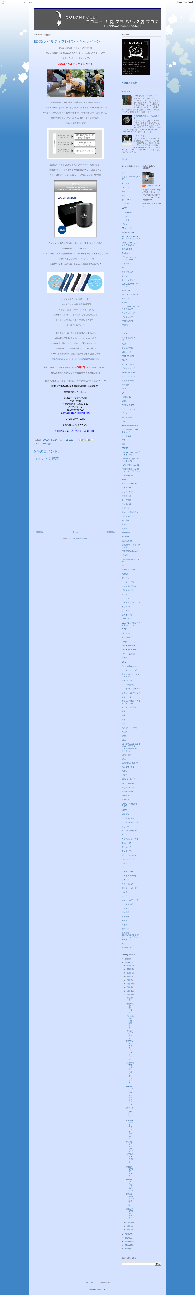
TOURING (126, 800)
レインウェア (127, 908)
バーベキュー (127, 871)
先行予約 (125, 520)
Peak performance (129, 666)
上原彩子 (125, 912)
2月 (128, 1226)
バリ (123, 867)
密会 (123, 440)
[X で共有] (86, 440)
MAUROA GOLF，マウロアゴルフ (130, 308)
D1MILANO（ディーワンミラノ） (130, 460)
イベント (125, 216)
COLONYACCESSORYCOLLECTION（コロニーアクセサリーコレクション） (131, 747)
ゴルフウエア (127, 317)
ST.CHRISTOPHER (130, 294)
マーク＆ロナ (127, 436)
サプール (125, 508)
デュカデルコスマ (129, 855)
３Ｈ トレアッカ (128, 280)
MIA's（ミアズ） (129, 654)
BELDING (126, 532)
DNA (124, 759)
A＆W (124, 732)
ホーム (75, 532)
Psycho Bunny (128, 788)
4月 (128, 995)
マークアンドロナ (129, 707)
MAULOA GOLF (128, 377)
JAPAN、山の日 (128, 779)
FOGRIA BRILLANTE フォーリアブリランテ (131, 470)
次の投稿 (40, 532)
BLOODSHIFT (128, 541)
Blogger (102, 1289)
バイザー (125, 863)
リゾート (125, 611)
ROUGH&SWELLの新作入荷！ (130, 1199)
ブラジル (125, 880)
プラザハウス (127, 348)
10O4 (124, 389)
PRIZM (125, 325)
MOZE (124, 401)
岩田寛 (124, 920)
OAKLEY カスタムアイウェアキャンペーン (129, 1095)
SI (123, 566)
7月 (128, 984)
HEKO (124, 775)
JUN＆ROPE (127, 249)
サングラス (126, 200)
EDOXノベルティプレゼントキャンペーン (129, 1050)
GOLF (124, 360)
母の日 (124, 524)
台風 (123, 711)
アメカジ (125, 578)
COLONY (125, 204)
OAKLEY (125, 187)
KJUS (124, 344)
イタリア (125, 298)
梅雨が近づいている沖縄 (130, 1008)
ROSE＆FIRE (127, 792)
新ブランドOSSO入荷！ (130, 1112)
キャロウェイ (127, 680)
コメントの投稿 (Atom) (77, 538)
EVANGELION (128, 767)
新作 (123, 196)
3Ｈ (123, 268)
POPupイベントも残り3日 (129, 1146)
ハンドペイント (128, 859)
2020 (127, 959)
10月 (129, 973)
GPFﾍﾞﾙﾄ (126, 633)
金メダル (125, 929)
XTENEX (125, 814)
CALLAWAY (127, 619)
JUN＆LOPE (127, 637)
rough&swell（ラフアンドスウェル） (130, 244)
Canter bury (126, 755)
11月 (129, 969)
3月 (128, 1222)
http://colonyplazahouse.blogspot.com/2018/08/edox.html (75, 359)
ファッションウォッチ (131, 693)
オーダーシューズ (129, 670)
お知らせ (125, 183)
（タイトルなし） (140, 136)
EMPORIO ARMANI (130, 426)
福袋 (123, 444)
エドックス (126, 263)
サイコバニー (127, 504)
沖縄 (123, 191)
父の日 (124, 528)
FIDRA (124, 302)
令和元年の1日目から (130, 1034)
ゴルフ (124, 224)
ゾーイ (124, 413)
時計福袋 (125, 385)
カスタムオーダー (129, 483)
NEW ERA (126, 290)
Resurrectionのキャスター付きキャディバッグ (130, 1129)
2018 (127, 1234)
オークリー (126, 220)
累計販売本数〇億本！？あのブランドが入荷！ (130, 1073)
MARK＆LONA (128, 232)
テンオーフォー (128, 851)
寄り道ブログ (127, 417)
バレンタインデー (129, 516)
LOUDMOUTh (127, 475)
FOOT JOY (126, 397)
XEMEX (125, 574)
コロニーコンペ (128, 409)
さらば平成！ (130, 999)
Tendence (126, 253)
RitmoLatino (127, 212)
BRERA (125, 448)
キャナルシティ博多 (130, 839)
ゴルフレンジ (127, 590)
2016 (127, 1241)
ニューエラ (126, 488)
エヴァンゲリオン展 (130, 822)
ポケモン (125, 892)
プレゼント (126, 276)
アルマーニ (126, 496)
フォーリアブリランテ (131, 602)
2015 (127, 1245)
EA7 (123, 393)
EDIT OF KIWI (128, 356)
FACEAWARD (127, 321)
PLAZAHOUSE (128, 405)
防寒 (123, 723)
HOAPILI (125, 555)
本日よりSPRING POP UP (130, 1213)
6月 (128, 987)
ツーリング (126, 847)
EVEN (124, 771)
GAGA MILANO (128, 372)
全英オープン (127, 615)
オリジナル (126, 827)
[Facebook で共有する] (88, 440)
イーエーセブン (128, 582)
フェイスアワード (129, 876)
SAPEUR (125, 796)
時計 (49, 444)
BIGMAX (125, 537)
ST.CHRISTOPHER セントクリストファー (131, 237)
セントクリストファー (131, 512)
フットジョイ (127, 697)
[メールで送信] (80, 440)
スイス (124, 333)
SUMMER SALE (128, 570)
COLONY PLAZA (152, 186)
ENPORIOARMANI (130, 551)
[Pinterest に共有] (91, 440)
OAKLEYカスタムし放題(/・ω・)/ (129, 1185)
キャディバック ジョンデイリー (130, 675)
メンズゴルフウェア (130, 900)
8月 (128, 980)
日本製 (124, 925)
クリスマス (126, 500)
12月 (129, 965)
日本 (123, 719)
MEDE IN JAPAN (129, 650)
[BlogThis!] (83, 440)
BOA (124, 740)
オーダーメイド (128, 364)
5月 (128, 991)
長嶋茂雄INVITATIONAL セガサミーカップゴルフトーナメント (131, 936)
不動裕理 (125, 916)
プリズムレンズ (128, 492)
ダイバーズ (126, 843)
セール (124, 594)
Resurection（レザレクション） (130, 431)
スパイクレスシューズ (131, 689)
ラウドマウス (127, 607)
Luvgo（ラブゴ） (129, 641)
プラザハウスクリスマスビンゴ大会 (131, 702)
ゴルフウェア (127, 272)
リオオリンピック (129, 904)
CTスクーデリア (128, 228)
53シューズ (126, 352)
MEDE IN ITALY (128, 646)
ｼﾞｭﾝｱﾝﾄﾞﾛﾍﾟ (127, 948)
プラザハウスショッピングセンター (131, 258)
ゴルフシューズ (128, 368)
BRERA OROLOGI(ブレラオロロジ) (131, 453)
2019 (127, 962)
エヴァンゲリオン (129, 818)
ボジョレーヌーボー (130, 888)
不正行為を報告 (129, 82)
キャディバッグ (128, 313)
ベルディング (127, 884)
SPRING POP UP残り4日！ (129, 1158)
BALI (124, 736)
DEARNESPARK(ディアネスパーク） (131, 624)
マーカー (125, 896)
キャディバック (128, 381)
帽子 (123, 715)
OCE (124, 662)
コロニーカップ (128, 685)
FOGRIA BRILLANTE (130, 465)
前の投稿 (111, 532)
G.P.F (124, 629)
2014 (127, 1249)
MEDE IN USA (128, 783)
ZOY (124, 329)
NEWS (124, 658)
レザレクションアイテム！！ (145, 96)
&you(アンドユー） (130, 728)
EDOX (43, 444)
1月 (128, 1230)
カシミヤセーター (129, 831)
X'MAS (124, 810)
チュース (125, 598)
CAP (124, 421)
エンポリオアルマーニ (131, 586)
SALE (124, 479)
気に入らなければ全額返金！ (130, 1021)
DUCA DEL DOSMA (130, 763)
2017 (127, 1238)
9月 (128, 976)
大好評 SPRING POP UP (130, 1171)
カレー (124, 835)
